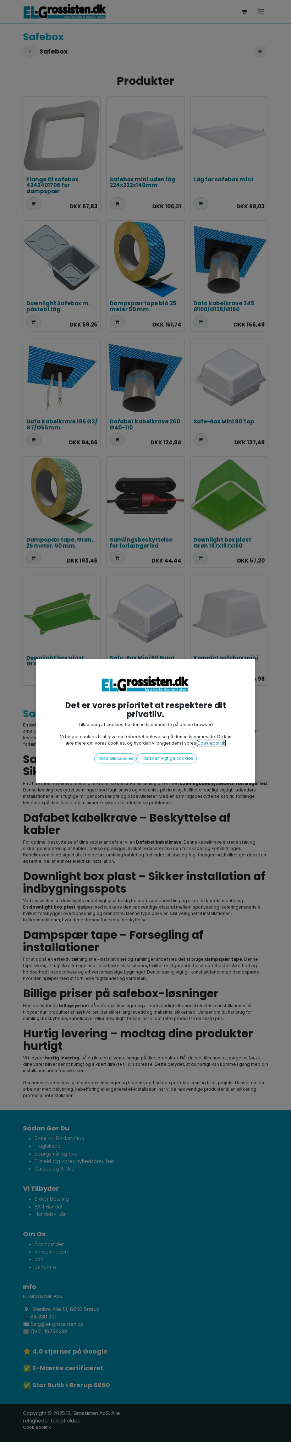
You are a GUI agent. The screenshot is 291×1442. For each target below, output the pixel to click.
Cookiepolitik (211, 743)
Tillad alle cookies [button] (115, 758)
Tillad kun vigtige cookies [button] (166, 758)
